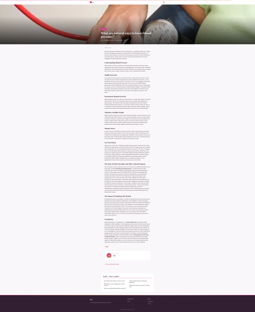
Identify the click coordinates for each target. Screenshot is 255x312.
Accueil (106, 47)
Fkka (91, 299)
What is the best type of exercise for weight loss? (139, 286)
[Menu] (164, 2)
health (103, 29)
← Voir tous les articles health (112, 264)
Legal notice (150, 301)
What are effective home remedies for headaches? (138, 281)
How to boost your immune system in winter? (114, 281)
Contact (149, 303)
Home (129, 301)
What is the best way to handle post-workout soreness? (114, 284)
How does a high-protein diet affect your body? (115, 288)
